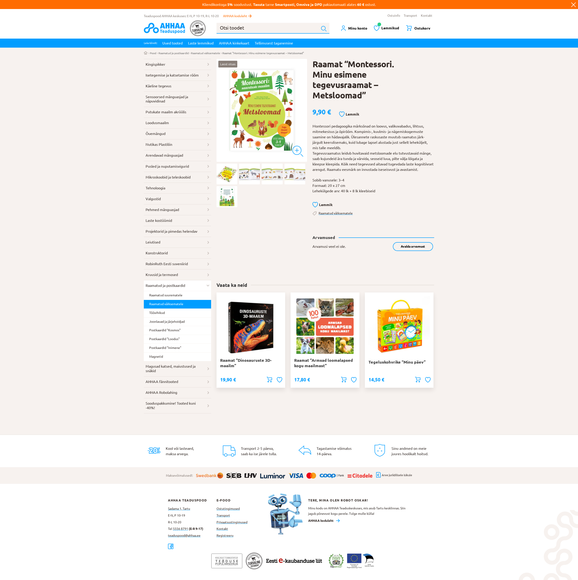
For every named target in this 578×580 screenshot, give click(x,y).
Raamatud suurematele (165, 295)
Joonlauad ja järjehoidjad (167, 321)
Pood (153, 53)
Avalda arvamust (413, 246)
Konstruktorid (157, 253)
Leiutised (153, 242)
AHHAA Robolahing (161, 392)
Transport (410, 15)
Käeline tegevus (158, 86)
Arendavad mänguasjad (164, 155)
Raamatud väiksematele (205, 53)
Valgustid (153, 199)
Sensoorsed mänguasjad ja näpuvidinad (167, 99)
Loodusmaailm (157, 123)
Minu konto (357, 28)
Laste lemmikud (201, 43)
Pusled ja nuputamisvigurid (167, 166)
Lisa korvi (269, 379)
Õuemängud (155, 134)
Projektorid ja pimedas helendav (171, 231)
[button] (349, 114)
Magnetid (156, 356)
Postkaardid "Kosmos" (165, 330)
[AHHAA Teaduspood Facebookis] (192, 546)
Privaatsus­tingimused (232, 522)
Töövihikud (157, 313)
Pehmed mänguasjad (162, 210)
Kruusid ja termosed (162, 275)
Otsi (323, 28)
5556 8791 (180, 529)
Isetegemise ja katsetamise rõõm (172, 75)
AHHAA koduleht (235, 16)
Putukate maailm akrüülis (166, 112)
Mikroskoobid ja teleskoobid (168, 177)
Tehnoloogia (155, 188)
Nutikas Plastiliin (159, 144)
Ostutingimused (228, 508)
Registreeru (225, 535)
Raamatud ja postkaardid (173, 53)
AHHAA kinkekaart (234, 43)
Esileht (146, 53)
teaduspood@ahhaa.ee (184, 535)
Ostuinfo (393, 15)
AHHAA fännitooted (162, 382)
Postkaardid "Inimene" (165, 348)
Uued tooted (172, 43)
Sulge (573, 4)
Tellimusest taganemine (274, 43)
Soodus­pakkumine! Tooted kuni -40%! (171, 405)
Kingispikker (155, 64)
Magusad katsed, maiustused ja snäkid (171, 368)
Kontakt (426, 15)
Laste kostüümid (159, 220)
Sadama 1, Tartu (179, 508)
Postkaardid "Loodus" (164, 339)
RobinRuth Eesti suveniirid (167, 264)
